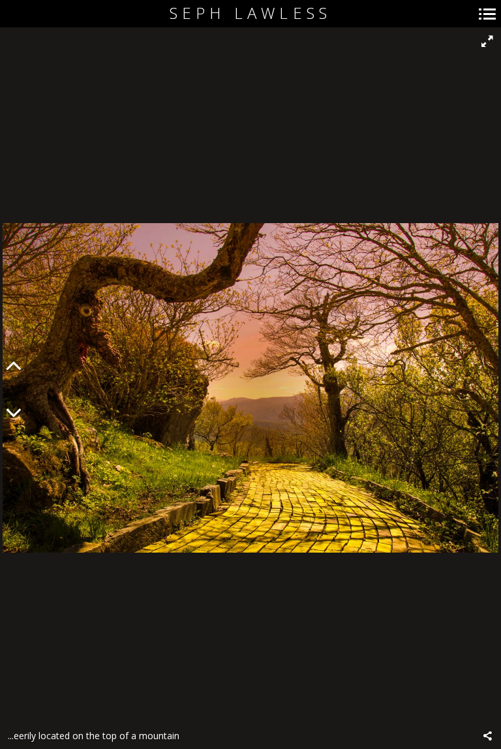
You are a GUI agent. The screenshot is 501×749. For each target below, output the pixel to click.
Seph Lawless (250, 13)
